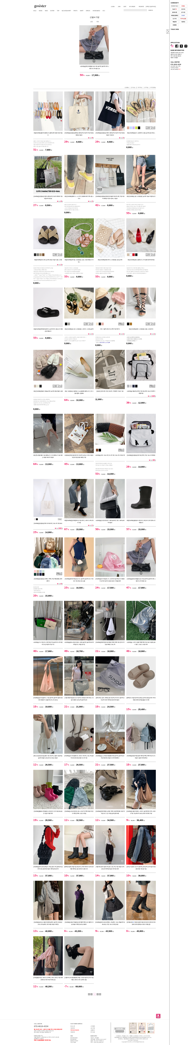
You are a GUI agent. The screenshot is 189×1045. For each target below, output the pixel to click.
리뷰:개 (91, 138)
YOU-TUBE (73, 1042)
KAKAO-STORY (74, 1041)
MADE (40, 10)
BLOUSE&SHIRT (66, 10)
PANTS (75, 10)
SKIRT (81, 10)
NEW (46, 10)
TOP (58, 10)
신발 (91, 22)
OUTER (52, 10)
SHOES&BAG (96, 10)
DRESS (88, 10)
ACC (104, 10)
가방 (97, 22)
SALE (34, 10)
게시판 (41, 1032)
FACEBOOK (73, 1039)
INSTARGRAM (73, 1038)
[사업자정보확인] (135, 1037)
